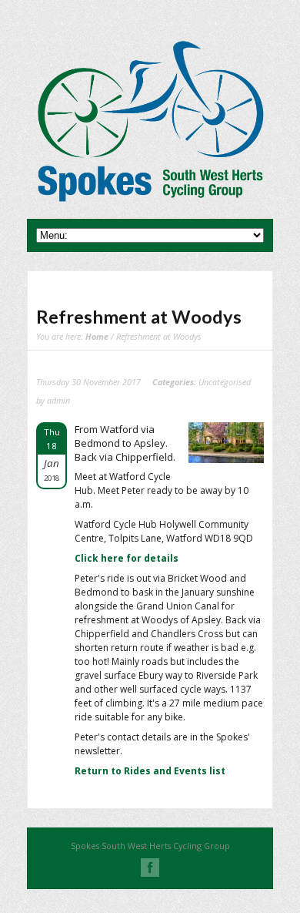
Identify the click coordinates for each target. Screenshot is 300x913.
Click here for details (126, 558)
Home (96, 336)
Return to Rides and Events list (150, 770)
